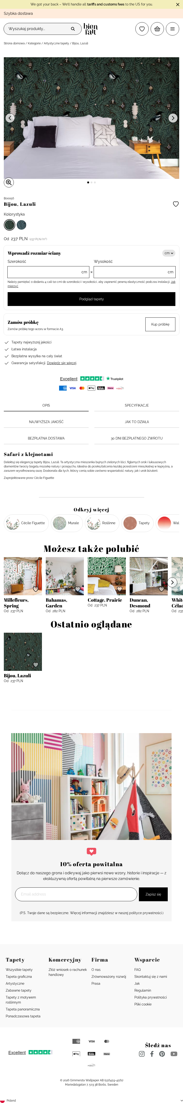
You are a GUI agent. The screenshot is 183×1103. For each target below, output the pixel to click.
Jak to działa (137, 422)
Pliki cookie (143, 1004)
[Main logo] (91, 29)
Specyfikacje (137, 405)
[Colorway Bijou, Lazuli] (9, 225)
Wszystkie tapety (19, 970)
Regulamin (142, 990)
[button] (142, 29)
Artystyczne (15, 983)
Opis (46, 405)
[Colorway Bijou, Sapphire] (21, 225)
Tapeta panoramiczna (23, 1009)
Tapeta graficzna (19, 977)
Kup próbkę (160, 324)
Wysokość (133, 266)
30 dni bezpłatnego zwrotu (137, 438)
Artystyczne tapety (56, 43)
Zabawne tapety (18, 990)
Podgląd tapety (91, 299)
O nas (96, 970)
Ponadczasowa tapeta (23, 1016)
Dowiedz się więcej (61, 363)
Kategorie (34, 43)
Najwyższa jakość (46, 422)
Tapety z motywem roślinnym (21, 999)
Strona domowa (14, 43)
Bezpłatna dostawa (46, 438)
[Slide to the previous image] (10, 118)
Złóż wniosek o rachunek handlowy (68, 972)
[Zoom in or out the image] (9, 182)
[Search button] (73, 29)
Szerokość (47, 266)
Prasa (96, 983)
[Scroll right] (172, 582)
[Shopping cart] (157, 29)
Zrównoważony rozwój (109, 977)
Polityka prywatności (150, 997)
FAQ (137, 970)
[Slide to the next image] (173, 118)
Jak (137, 983)
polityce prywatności (145, 913)
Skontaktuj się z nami (150, 977)
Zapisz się (153, 894)
